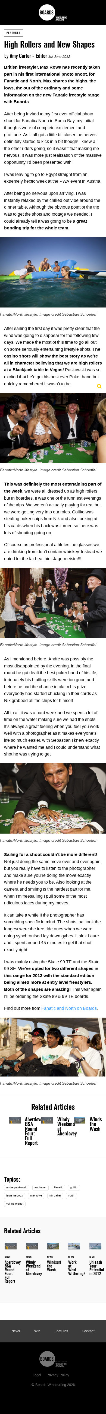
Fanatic (58, 1187)
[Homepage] (53, 1357)
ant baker (40, 1187)
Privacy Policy (57, 1375)
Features (14, 32)
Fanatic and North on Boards (69, 1009)
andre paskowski (16, 1187)
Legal (37, 1375)
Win (37, 1331)
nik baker (55, 1196)
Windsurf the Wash (85, 1125)
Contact (88, 1331)
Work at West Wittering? (74, 1262)
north (71, 1196)
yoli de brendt (14, 1204)
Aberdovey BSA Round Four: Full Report (34, 1131)
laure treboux (14, 1196)
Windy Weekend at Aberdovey (67, 1126)
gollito (73, 1187)
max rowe (36, 1196)
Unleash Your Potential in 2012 (95, 1262)
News (15, 1331)
